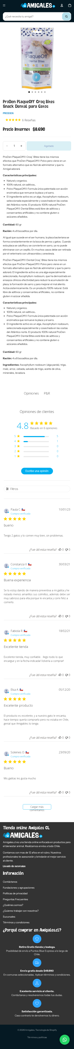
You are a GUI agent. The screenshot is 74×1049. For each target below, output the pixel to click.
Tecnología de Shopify (46, 1030)
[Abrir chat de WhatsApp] (65, 1040)
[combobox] (37, 16)
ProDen (8, 113)
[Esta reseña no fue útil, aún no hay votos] (66, 550)
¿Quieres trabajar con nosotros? (21, 910)
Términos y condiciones (16, 922)
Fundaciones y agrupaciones (18, 887)
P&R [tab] (47, 393)
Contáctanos (10, 881)
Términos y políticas (37, 1037)
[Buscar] (66, 16)
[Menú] (4, 5)
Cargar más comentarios (37, 807)
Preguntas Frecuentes (15, 899)
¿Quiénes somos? (13, 905)
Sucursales (9, 916)
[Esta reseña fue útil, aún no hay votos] (60, 550)
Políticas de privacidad (15, 893)
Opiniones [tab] (31, 393)
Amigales (29, 1030)
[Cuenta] (62, 5)
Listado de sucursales (14, 866)
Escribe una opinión (37, 471)
